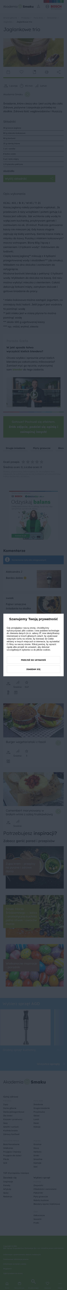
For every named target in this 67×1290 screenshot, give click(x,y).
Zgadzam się (33, 669)
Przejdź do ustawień (33, 660)
